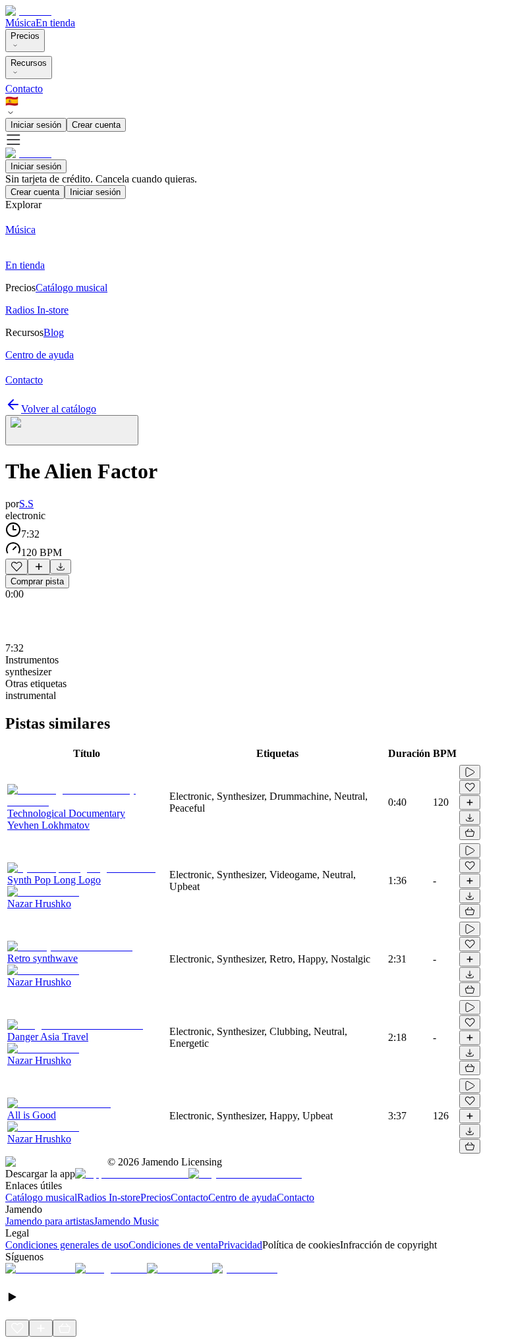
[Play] (71, 430)
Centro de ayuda (242, 1197)
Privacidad (240, 1244)
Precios (25, 36)
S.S (26, 503)
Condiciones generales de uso (66, 1244)
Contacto (24, 88)
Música (20, 22)
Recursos (29, 63)
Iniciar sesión (36, 125)
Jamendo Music (126, 1221)
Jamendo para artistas (49, 1221)
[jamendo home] (28, 10)
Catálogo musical (41, 1197)
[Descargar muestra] (60, 566)
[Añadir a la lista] (39, 566)
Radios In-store (108, 1197)
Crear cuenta (96, 125)
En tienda (55, 22)
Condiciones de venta (173, 1244)
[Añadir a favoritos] (16, 566)
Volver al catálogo (58, 408)
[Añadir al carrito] (469, 832)
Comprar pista (37, 581)
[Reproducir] (469, 772)
